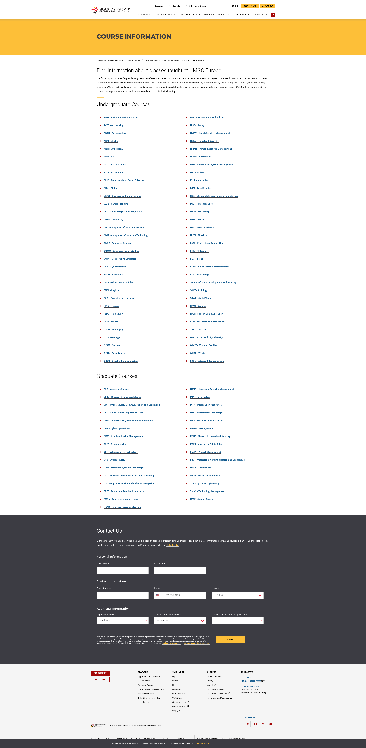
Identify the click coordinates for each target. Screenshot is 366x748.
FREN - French (111, 321)
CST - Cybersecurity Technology (121, 451)
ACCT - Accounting (113, 125)
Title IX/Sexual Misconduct (207, 738)
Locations (159, 6)
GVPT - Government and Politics (207, 117)
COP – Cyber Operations (117, 428)
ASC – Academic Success (116, 389)
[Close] (254, 743)
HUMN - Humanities (200, 156)
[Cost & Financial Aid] (199, 16)
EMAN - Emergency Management (121, 499)
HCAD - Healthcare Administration (122, 506)
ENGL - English (111, 290)
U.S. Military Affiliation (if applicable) (229, 614)
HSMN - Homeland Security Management (212, 389)
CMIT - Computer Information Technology (126, 235)
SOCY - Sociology (199, 290)
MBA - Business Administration (206, 420)
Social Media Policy (185, 738)
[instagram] (248, 723)
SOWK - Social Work (200, 298)
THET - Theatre (198, 329)
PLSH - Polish (197, 258)
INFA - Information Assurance (206, 404)
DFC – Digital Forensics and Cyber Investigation (129, 483)
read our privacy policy (171, 643)
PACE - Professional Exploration (207, 243)
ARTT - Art (109, 156)
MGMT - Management (201, 428)
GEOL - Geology (112, 337)
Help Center (172, 545)
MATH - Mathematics (201, 203)
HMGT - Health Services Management (210, 133)
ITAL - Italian (197, 172)
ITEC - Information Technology (206, 412)
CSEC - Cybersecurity (115, 444)
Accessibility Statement (100, 738)
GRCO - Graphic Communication (121, 360)
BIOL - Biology (111, 188)
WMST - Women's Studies (203, 345)
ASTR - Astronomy (113, 172)
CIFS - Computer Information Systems (124, 227)
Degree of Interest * (106, 614)
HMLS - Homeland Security (204, 140)
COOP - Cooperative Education (120, 258)
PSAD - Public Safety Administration (209, 266)
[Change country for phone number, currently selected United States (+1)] (157, 595)
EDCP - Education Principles (118, 282)
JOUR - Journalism (199, 180)
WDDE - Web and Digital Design (206, 337)
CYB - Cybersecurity (114, 459)
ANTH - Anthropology (115, 133)
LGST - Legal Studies (200, 188)
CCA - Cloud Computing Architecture (123, 412)
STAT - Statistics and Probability (207, 321)
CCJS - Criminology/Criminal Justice (123, 211)
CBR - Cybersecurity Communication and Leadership (132, 404)
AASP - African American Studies (121, 117)
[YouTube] (271, 723)
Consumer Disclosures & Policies (127, 738)
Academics (143, 14)
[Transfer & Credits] (174, 16)
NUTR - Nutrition (199, 235)
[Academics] (150, 16)
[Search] (273, 15)
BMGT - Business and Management (122, 195)
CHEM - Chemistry (113, 219)
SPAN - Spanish (198, 305)
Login (235, 6)
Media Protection (166, 738)
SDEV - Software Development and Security (213, 282)
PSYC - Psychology (199, 274)
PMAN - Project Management (205, 451)
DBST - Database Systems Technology (124, 467)
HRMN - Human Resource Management (211, 148)
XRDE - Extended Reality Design (207, 360)
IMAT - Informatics (200, 396)
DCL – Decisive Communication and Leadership (129, 475)
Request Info (246, 678)
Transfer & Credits (163, 14)
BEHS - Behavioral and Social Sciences (124, 180)
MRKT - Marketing (199, 211)
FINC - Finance (111, 305)
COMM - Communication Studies (121, 250)
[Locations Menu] (165, 6)
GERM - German (112, 345)
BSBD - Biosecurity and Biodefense (122, 396)
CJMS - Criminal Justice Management (123, 436)
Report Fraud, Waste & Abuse (233, 738)
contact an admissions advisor (197, 643)
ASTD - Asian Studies (115, 164)
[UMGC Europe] (248, 16)
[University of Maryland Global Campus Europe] (110, 10)
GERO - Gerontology (114, 353)
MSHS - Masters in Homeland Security (210, 436)
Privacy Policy (203, 743)
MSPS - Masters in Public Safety (207, 444)
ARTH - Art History (113, 148)
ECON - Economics (113, 274)
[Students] (228, 16)
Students (222, 14)
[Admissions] (266, 16)
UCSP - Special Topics (201, 499)
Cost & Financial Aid (188, 14)
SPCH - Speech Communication (206, 313)
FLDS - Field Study (113, 313)
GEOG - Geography (113, 329)
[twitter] (263, 723)
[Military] (213, 16)
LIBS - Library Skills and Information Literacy (214, 195)
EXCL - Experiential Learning (119, 298)
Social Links (250, 717)
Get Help (176, 6)
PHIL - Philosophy (199, 250)
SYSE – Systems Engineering (204, 483)
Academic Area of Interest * (167, 614)
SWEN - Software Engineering (205, 475)
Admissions (259, 14)
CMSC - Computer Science (117, 243)
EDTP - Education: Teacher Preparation (124, 491)
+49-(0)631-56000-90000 (251, 681)
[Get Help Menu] (182, 6)
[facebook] (256, 723)
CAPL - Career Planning (116, 203)
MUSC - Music (197, 219)
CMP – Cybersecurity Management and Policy (128, 420)
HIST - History (197, 125)
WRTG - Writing (198, 353)
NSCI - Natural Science (202, 227)
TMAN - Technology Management (208, 491)
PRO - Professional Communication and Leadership (217, 459)
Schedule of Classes (197, 6)
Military (208, 14)
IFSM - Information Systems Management (212, 164)
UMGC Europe (240, 14)
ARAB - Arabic (111, 140)
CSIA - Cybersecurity (115, 266)
